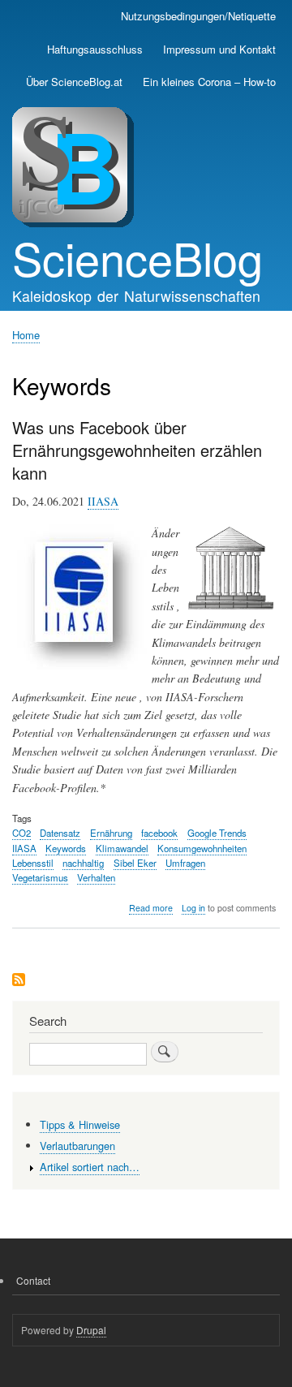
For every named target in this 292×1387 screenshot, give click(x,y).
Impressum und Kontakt (219, 49)
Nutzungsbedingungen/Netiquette (198, 16)
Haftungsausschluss (95, 49)
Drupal (91, 1330)
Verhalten (96, 877)
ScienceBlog (137, 257)
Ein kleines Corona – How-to (209, 81)
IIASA (103, 501)
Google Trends (217, 832)
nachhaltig (83, 862)
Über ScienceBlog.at (74, 81)
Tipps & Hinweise (80, 1124)
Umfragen (185, 862)
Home (26, 334)
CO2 (21, 832)
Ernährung (111, 832)
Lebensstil (33, 862)
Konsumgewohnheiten (202, 848)
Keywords (65, 848)
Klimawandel (122, 848)
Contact (33, 1280)
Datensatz (60, 832)
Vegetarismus (40, 877)
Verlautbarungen (77, 1145)
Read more (151, 908)
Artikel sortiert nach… (90, 1166)
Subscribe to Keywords (18, 981)
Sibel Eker (135, 862)
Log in (193, 908)
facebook (159, 832)
